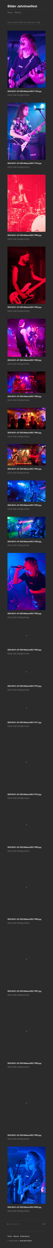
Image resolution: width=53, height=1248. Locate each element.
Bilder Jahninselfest (22, 6)
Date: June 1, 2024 (34, 22)
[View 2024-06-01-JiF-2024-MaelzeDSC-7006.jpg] (26, 1032)
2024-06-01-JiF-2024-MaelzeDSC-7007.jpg (24, 991)
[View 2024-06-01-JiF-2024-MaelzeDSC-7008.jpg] (26, 888)
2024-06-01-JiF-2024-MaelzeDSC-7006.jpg (24, 1063)
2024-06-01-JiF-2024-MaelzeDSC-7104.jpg (24, 163)
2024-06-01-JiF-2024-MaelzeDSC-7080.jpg (24, 396)
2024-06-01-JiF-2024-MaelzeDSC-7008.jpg (24, 919)
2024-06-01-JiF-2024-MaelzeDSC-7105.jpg (24, 91)
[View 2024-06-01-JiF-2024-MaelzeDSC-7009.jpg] (26, 826)
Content (15, 22)
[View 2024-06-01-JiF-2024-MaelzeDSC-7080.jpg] (26, 383)
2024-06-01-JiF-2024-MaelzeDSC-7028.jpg (24, 649)
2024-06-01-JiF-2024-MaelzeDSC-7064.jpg (24, 432)
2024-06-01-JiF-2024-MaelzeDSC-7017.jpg (24, 722)
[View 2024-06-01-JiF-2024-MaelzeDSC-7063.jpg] (26, 455)
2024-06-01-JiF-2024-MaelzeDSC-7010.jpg (24, 794)
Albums (18, 12)
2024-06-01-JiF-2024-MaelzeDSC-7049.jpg (24, 541)
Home (10, 12)
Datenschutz (24, 1236)
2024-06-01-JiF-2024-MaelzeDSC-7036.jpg (24, 613)
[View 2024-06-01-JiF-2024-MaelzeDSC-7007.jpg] (26, 960)
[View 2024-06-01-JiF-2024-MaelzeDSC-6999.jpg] (26, 1176)
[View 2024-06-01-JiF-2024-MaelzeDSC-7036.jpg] (26, 582)
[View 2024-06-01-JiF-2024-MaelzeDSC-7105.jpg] (26, 60)
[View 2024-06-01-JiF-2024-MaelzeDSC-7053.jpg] (26, 492)
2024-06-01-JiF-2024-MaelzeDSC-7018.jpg (24, 686)
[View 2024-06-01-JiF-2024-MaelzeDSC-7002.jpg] (26, 1104)
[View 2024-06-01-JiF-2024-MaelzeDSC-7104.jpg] (26, 132)
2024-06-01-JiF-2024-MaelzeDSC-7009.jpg (24, 847)
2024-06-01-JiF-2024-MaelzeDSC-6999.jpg (24, 1207)
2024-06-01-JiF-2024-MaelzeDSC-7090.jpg (24, 360)
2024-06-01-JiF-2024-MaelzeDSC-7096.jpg (24, 235)
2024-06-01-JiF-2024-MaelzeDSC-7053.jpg (24, 505)
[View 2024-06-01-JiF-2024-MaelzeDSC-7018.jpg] (26, 672)
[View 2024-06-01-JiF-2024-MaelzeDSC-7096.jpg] (26, 204)
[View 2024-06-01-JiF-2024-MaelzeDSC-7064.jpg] (26, 419)
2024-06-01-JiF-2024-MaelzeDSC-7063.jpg (24, 469)
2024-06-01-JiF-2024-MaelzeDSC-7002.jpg (24, 1135)
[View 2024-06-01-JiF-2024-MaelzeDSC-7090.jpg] (26, 339)
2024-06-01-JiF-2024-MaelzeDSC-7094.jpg (24, 307)
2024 (20, 22)
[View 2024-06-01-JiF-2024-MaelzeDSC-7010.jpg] (26, 763)
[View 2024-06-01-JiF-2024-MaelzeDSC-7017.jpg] (26, 709)
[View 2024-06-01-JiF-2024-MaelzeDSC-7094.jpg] (26, 276)
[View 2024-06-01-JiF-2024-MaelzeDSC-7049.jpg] (26, 528)
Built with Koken (26, 1240)
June (25, 22)
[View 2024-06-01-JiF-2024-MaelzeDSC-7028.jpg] (26, 636)
